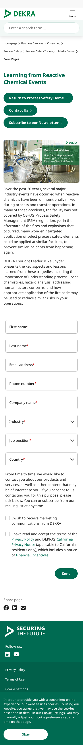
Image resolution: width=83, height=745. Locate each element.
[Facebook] (6, 607)
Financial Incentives (32, 555)
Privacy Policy (23, 539)
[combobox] (41, 421)
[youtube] (16, 654)
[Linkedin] (14, 607)
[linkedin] (7, 654)
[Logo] (21, 14)
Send (66, 573)
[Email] (23, 607)
